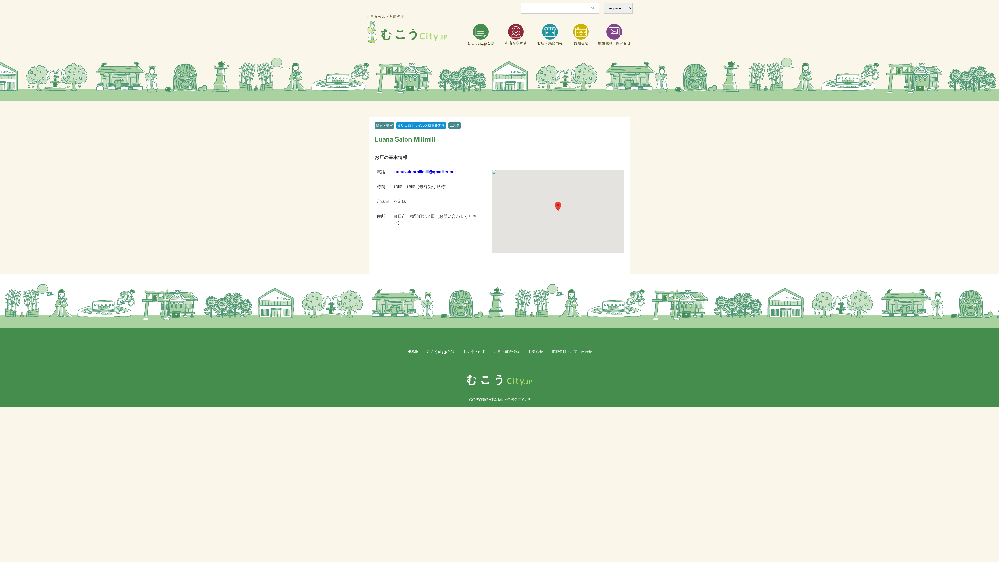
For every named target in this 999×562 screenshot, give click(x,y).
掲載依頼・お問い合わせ (572, 351)
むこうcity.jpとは (440, 351)
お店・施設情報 (507, 351)
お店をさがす (474, 351)
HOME (412, 351)
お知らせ (535, 351)
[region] (499, 79)
